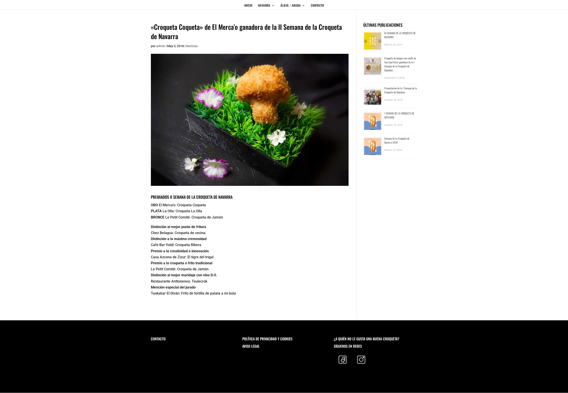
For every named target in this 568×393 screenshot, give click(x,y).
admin (160, 46)
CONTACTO (317, 6)
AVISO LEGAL (251, 346)
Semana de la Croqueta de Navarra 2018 (396, 140)
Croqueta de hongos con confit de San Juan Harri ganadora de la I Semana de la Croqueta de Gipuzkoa (400, 64)
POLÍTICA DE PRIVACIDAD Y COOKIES (267, 338)
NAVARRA (264, 6)
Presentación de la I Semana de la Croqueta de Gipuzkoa (400, 90)
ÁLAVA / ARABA (290, 6)
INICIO (248, 6)
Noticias (192, 46)
